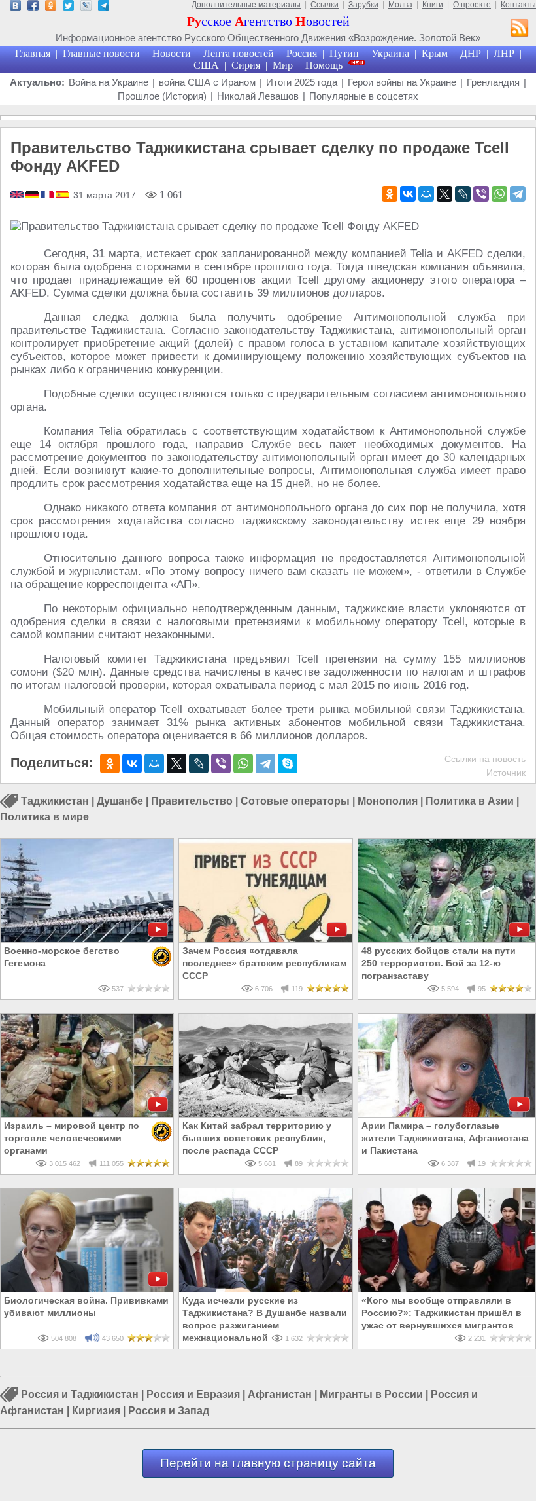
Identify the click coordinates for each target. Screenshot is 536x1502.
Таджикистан (55, 801)
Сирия (245, 65)
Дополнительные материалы (246, 4)
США (206, 65)
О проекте (472, 4)
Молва (400, 4)
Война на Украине (108, 82)
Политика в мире (44, 816)
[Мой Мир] (426, 194)
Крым (435, 53)
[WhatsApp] (499, 194)
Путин (344, 53)
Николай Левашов (258, 95)
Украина (390, 53)
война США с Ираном (207, 82)
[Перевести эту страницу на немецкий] (33, 196)
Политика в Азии (470, 801)
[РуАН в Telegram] (103, 7)
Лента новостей (238, 53)
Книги (432, 4)
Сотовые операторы (295, 801)
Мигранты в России (371, 1395)
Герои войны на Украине (402, 82)
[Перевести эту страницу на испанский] (62, 196)
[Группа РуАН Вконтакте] (15, 7)
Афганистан (280, 1395)
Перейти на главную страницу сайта (268, 1463)
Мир (283, 65)
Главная (32, 53)
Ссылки (324, 4)
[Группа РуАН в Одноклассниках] (50, 7)
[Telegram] (518, 194)
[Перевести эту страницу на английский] (17, 196)
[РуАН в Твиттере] (68, 7)
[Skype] (287, 763)
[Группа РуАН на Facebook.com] (33, 7)
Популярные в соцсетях (363, 95)
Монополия (388, 801)
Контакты (518, 4)
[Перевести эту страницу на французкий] (48, 196)
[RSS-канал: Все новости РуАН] (519, 29)
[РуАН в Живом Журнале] (86, 7)
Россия (301, 53)
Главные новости (101, 53)
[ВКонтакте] (408, 194)
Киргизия (96, 1410)
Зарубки (363, 4)
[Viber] (481, 194)
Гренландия (493, 82)
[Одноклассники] (389, 194)
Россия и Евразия (193, 1395)
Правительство (192, 801)
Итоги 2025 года (301, 82)
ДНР (470, 53)
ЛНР (504, 53)
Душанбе (120, 801)
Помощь (324, 65)
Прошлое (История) (162, 95)
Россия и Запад (168, 1410)
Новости (171, 53)
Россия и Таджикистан (80, 1395)
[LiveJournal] (463, 194)
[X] (444, 194)
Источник (506, 772)
